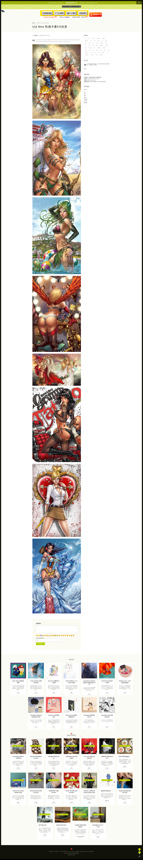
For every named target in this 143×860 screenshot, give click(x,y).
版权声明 (85, 102)
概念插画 (104, 47)
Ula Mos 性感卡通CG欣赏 (49, 26)
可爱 (98, 40)
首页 (50, 2)
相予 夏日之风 (42, 825)
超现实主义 (86, 54)
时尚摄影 (99, 47)
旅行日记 (90, 47)
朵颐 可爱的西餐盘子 (124, 756)
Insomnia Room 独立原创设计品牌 (18, 791)
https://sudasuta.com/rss (92, 80)
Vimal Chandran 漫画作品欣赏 (36, 681)
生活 (57, 2)
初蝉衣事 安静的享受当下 (107, 757)
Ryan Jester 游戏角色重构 (18, 681)
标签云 (85, 97)
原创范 (54, 802)
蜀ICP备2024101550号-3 (71, 854)
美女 (108, 800)
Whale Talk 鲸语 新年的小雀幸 (71, 791)
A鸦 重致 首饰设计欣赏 (53, 757)
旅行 (85, 47)
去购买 (18, 745)
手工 (85, 45)
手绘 (89, 45)
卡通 (94, 40)
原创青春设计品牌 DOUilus (54, 791)
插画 (52, 2)
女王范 (125, 802)
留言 (85, 93)
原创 (83, 2)
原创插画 (80, 836)
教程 (88, 2)
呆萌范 (125, 766)
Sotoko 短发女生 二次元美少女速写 (71, 681)
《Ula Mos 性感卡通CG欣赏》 (101, 81)
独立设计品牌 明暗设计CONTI (36, 757)
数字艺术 (106, 45)
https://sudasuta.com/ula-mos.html (93, 78)
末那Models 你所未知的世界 (71, 757)
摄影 (55, 2)
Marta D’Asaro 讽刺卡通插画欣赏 (71, 716)
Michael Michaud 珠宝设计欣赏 (36, 791)
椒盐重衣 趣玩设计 (106, 791)
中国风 (93, 38)
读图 (93, 2)
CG (85, 38)
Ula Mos (35, 35)
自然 (90, 52)
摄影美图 (101, 45)
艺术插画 (102, 52)
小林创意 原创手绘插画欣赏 (80, 826)
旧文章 (139, 852)
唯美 (106, 40)
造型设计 (92, 54)
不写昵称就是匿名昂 (40, 638)
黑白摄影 (101, 54)
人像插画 (98, 38)
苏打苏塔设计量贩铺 (93, 81)
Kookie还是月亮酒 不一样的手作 (18, 757)
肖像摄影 (86, 52)
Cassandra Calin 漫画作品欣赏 (107, 716)
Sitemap (85, 89)
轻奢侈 (36, 802)
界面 (81, 2)
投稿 (139, 2)
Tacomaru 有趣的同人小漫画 (54, 681)
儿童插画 (86, 40)
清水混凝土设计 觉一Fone (98, 826)
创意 (90, 40)
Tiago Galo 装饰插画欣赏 (53, 716)
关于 (97, 2)
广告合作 (85, 100)
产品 (62, 2)
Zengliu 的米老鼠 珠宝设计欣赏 (125, 791)
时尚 (94, 47)
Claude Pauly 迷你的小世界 (107, 681)
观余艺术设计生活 (61, 825)
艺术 (98, 52)
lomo (89, 38)
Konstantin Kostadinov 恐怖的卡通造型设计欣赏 (89, 682)
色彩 (94, 52)
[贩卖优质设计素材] (3, 12)
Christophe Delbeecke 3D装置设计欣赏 (36, 716)
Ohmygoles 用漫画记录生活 (89, 716)
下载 (86, 2)
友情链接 (85, 99)
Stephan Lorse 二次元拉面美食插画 (125, 681)
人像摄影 (103, 38)
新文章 (139, 849)
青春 (96, 54)
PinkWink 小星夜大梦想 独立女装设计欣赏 (89, 791)
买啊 (91, 2)
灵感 (60, 2)
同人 (102, 40)
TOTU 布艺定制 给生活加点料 (89, 757)
